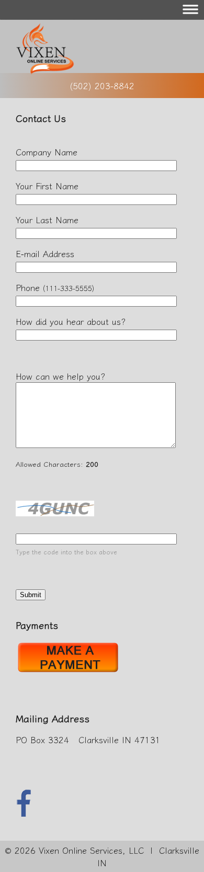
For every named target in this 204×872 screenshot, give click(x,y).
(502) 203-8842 (102, 85)
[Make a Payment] (68, 671)
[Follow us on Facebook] (24, 813)
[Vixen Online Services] (41, 71)
